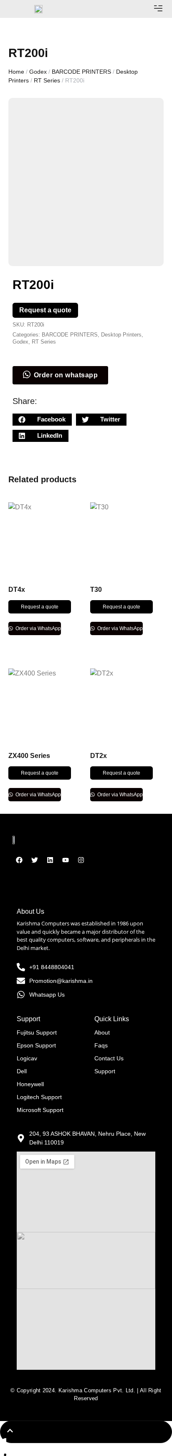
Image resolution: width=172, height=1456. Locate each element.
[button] (158, 9)
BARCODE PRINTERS (81, 71)
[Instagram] (81, 860)
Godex (38, 71)
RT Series (47, 80)
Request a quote (45, 310)
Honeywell (30, 1084)
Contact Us (109, 1058)
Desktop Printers (121, 335)
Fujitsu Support (37, 1032)
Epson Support (36, 1045)
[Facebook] (19, 860)
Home (16, 71)
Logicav (27, 1058)
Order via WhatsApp (37, 628)
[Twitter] (34, 860)
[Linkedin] (50, 860)
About (102, 1032)
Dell (22, 1071)
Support (104, 1071)
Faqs (101, 1045)
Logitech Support (39, 1097)
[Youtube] (65, 860)
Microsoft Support (40, 1110)
